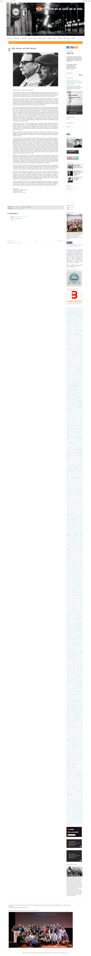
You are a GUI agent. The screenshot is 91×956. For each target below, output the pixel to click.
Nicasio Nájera (75, 711)
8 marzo (72, 320)
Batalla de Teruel (79, 385)
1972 (75, 317)
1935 (81, 311)
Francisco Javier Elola (69, 509)
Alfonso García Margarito (73, 333)
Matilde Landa (80, 692)
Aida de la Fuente (72, 326)
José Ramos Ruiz (72, 597)
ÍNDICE (73, 38)
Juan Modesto (78, 615)
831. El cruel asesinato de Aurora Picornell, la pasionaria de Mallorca (77, 173)
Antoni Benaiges (69, 357)
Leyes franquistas (76, 636)
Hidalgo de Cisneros (69, 542)
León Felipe (68, 632)
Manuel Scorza (69, 664)
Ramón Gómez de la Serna (75, 754)
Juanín (70, 620)
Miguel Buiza (76, 700)
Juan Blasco (80, 606)
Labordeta (77, 629)
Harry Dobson (77, 538)
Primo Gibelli (80, 741)
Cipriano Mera (78, 436)
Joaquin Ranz (80, 568)
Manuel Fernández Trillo (73, 658)
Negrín (71, 710)
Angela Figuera (74, 353)
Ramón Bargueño (76, 752)
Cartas (71, 424)
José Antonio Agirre (72, 576)
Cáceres (75, 404)
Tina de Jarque (76, 800)
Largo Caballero (75, 630)
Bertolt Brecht (68, 392)
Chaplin (72, 434)
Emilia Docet (78, 474)
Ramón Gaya (68, 754)
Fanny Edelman (73, 490)
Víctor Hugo (70, 816)
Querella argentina (75, 744)
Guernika (80, 533)
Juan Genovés (76, 612)
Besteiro (73, 392)
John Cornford (72, 570)
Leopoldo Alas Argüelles (78, 633)
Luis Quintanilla (78, 648)
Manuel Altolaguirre (73, 655)
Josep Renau (74, 604)
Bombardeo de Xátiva (73, 400)
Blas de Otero (78, 393)
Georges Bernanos (79, 526)
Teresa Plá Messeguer (78, 798)
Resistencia (72, 764)
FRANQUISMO (23, 38)
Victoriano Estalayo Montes (70, 818)
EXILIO (34, 38)
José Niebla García (76, 596)
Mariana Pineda (69, 683)
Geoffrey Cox (74, 526)
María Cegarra (72, 672)
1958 (80, 315)
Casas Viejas (77, 425)
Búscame (68, 404)
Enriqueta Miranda (69, 482)
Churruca (74, 436)
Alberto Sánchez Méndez (74, 328)
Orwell (77, 718)
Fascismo (77, 490)
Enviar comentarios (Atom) (17, 242)
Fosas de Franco (79, 502)
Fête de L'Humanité (69, 501)
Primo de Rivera (75, 741)
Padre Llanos (73, 721)
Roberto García (78, 772)
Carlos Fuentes (70, 411)
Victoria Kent (73, 817)
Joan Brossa (71, 565)
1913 (73, 309)
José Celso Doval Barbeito (70, 579)
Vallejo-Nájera (73, 809)
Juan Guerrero (75, 614)
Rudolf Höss (80, 779)
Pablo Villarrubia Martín (75, 720)
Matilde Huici (75, 692)
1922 (71, 310)
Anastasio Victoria (69, 347)
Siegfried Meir (77, 787)
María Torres (71, 209)
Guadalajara (76, 533)
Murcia (72, 708)
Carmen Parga (73, 421)
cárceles (68, 410)
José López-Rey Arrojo (77, 586)
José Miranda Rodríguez (74, 595)
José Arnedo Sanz (79, 576)
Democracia (80, 454)
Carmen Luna (77, 420)
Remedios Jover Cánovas (74, 762)
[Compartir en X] (27, 207)
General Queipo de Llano (78, 524)
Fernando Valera (73, 500)
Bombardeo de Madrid (73, 399)
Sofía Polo (75, 789)
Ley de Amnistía (78, 635)
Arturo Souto (71, 373)
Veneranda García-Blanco (70, 810)
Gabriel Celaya (74, 517)
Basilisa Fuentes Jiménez (76, 382)
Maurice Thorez (68, 694)
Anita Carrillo (72, 356)
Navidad (80, 709)
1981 (75, 318)
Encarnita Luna (75, 480)
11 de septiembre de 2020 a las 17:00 (21, 216)
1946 (74, 314)
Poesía (73, 737)
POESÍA (54, 38)
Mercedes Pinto (68, 699)
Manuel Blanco (68, 656)
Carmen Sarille (77, 421)
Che (81, 434)
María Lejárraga (76, 676)
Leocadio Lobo (77, 631)
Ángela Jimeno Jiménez (73, 354)
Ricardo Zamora (68, 771)
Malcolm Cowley (69, 653)
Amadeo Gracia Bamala (75, 338)
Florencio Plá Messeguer (73, 502)
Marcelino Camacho (72, 667)
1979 (73, 318)
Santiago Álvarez (73, 782)
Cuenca (72, 453)
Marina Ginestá (77, 684)
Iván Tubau (71, 556)
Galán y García (79, 518)
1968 (67, 317)
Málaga (81, 652)
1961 (69, 316)
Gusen (71, 537)
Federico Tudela (79, 491)
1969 (69, 317)
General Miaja (76, 522)
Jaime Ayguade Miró (77, 557)
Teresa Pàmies (72, 798)
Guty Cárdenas (80, 537)
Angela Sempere (79, 354)
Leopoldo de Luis (69, 634)
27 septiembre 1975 (73, 319)
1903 (74, 308)
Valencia (76, 807)
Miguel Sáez (76, 702)
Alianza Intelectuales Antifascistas (76, 335)
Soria (76, 790)
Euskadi (78, 488)
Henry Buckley (80, 539)
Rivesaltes (73, 771)
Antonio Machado (69, 364)
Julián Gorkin (70, 623)
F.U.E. (71, 489)
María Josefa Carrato (69, 676)
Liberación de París (75, 638)
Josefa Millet (68, 601)
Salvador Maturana (76, 781)
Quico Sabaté (80, 744)
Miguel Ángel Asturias (70, 700)
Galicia (71, 519)
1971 (73, 317)
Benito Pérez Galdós (74, 390)
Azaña (73, 379)
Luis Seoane (80, 649)
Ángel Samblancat (79, 352)
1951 (67, 315)
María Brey (68, 672)
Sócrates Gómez (70, 789)
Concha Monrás (69, 445)
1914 (75, 309)
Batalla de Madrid (73, 385)
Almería (67, 337)
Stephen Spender (74, 791)
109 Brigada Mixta (69, 307)
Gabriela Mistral (73, 518)
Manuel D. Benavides (76, 657)
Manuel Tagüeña (76, 664)
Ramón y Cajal (78, 759)
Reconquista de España (77, 761)
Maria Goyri (78, 674)
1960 (67, 316)
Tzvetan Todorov (69, 806)
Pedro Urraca (71, 730)
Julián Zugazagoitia (77, 624)
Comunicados (69, 443)
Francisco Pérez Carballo (74, 511)
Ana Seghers (76, 345)
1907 (80, 308)
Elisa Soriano (80, 472)
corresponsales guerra (76, 449)
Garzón (81, 519)
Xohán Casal (75, 822)
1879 (81, 307)
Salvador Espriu (69, 781)
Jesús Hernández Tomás (72, 564)
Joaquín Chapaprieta (79, 567)
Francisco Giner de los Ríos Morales (75, 508)
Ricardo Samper (74, 770)
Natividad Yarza (72, 709)
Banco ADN (80, 380)
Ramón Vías (74, 759)
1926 (78, 310)
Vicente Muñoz (76, 814)
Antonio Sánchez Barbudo (78, 366)
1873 (80, 307)
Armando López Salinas (78, 370)
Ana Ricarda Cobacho (69, 345)
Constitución (72, 447)
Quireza (73, 745)
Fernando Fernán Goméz (73, 499)
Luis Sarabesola (75, 649)
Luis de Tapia (71, 646)
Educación (68, 469)
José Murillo (70, 596)
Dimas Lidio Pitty (74, 457)
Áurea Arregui (78, 374)
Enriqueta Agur (80, 481)
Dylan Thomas (68, 465)
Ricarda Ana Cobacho (79, 769)
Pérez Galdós (80, 731)
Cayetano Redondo (69, 429)
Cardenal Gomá (73, 410)
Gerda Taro (74, 527)
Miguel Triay (80, 702)
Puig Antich (75, 743)
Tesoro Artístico (71, 799)
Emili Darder (73, 474)
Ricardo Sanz (80, 770)
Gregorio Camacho (73, 532)
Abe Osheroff (80, 320)
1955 (74, 315)
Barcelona (76, 381)
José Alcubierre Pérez (79, 574)
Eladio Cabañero (74, 470)
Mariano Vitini (68, 684)
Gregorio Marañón (79, 532)
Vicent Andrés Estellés (78, 810)
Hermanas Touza (73, 541)
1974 (79, 317)
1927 (80, 310)
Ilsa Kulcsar (74, 550)
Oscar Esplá (80, 718)
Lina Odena (74, 639)
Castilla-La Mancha (76, 427)
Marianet (74, 683)
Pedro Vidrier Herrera (76, 730)
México (81, 699)
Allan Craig (77, 336)
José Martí (69, 594)
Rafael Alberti (74, 746)
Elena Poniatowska (69, 472)
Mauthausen (73, 694)
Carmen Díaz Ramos (69, 418)
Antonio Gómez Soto (72, 363)
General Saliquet (74, 525)
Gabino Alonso (71, 207)
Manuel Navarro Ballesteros (70, 662)
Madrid (81, 650)
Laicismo (81, 629)
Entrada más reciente (11, 240)
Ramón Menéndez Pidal (74, 755)
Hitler (77, 543)
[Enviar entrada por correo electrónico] (23, 206)
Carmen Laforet (71, 420)
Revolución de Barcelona (70, 767)
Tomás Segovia (77, 801)
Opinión (76, 717)
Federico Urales (68, 492)
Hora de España (74, 544)
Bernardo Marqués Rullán (78, 391)
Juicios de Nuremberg (72, 621)
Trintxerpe (73, 805)
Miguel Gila (70, 701)
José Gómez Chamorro (77, 584)
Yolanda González (69, 823)
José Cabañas (80, 578)
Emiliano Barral (79, 475)
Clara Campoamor (71, 437)
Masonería (71, 690)
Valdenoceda (72, 807)
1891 (71, 308)
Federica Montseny (73, 491)
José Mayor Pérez (74, 594)
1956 (76, 315)
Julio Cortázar (74, 625)
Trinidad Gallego (69, 805)
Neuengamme (78, 710)
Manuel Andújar (79, 655)
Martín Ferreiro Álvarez (75, 686)
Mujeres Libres (68, 708)
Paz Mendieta (72, 726)
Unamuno (76, 806)
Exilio (81, 488)
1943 (67, 314)
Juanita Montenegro (74, 620)
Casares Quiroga (72, 425)
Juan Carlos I (75, 607)
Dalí (67, 454)
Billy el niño (80, 392)
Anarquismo (80, 345)
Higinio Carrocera (76, 542)
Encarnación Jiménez (69, 480)
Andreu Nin (78, 348)
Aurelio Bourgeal (79, 375)
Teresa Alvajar (68, 797)
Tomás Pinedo (71, 801)
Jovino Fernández (74, 605)
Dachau (81, 453)
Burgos (81, 403)
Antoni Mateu (80, 357)
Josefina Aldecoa (75, 601)
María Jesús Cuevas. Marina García (76, 675)
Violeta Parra (80, 818)
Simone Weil (75, 788)
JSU (67, 606)
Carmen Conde (73, 417)
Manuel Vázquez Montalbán (77, 665)
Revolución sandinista (70, 769)
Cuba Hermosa (80, 452)
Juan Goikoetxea (71, 613)
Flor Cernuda (75, 501)
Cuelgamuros (68, 453)
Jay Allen (75, 560)
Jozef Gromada (79, 605)
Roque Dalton (68, 777)
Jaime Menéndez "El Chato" (75, 558)
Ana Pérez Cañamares (78, 344)
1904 (76, 308)
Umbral (73, 806)
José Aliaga (68, 575)
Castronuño (71, 428)
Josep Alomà (80, 603)
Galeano (68, 519)
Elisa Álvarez (75, 472)
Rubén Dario (70, 779)
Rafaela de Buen (69, 751)
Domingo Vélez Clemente (78, 462)
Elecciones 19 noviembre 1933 (76, 471)
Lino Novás (79, 639)
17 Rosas (77, 307)
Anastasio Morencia (79, 346)
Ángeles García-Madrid (70, 355)
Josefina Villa (75, 603)
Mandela (76, 653)
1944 (69, 314)
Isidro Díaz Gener (77, 555)
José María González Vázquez (72, 592)
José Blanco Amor (69, 578)
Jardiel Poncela (77, 559)
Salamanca (68, 780)
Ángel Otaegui (68, 352)
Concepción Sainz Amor (76, 443)
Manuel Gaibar (80, 658)
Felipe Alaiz (78, 492)
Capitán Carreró (69, 409)
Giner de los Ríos (76, 528)
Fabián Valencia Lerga (76, 489)
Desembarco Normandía (70, 456)
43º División (79, 319)
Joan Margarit (76, 565)
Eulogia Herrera (69, 488)
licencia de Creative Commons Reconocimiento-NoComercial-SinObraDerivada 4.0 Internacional (74, 245)
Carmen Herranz (76, 419)
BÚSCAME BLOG (67, 38)
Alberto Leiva (78, 327)
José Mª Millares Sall (77, 588)
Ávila (71, 379)
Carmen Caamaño (69, 416)
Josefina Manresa (69, 603)
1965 (77, 316)
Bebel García (74, 389)
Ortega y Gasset (72, 718)
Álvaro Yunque (80, 337)
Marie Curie (73, 684)
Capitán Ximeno (79, 409)
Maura (81, 693)
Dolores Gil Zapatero (78, 461)
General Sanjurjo (79, 525)
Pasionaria (68, 723)
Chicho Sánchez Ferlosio (75, 435)
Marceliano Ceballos (75, 666)
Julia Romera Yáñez (77, 622)
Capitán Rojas (74, 409)
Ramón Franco (72, 753)
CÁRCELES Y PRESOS (41, 38)
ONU (74, 717)
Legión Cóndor (72, 631)
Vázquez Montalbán (79, 809)
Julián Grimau (75, 623)
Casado (67, 425)
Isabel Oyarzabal (71, 555)
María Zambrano (79, 682)
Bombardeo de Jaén (73, 398)
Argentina (78, 369)
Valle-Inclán (68, 809)
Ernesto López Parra (79, 483)
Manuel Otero (78, 662)
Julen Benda (78, 621)
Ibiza (67, 548)
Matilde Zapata (77, 693)
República (74, 763)
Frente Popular (75, 514)
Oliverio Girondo (70, 717)
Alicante (67, 336)
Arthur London (76, 371)
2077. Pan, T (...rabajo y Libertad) (76, 179)
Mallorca (73, 653)
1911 (69, 309)
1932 (74, 311)
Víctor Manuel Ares (79, 816)
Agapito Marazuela (69, 324)
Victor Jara (74, 816)
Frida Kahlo (80, 514)
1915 (77, 309)
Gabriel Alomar (78, 516)
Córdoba (80, 448)
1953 (71, 315)
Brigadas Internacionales (77, 402)
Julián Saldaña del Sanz (70, 624)
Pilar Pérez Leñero (72, 736)
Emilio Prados (74, 478)
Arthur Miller (80, 371)
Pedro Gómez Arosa (79, 727)
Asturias (74, 374)
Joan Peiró (80, 565)
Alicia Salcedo (72, 336)
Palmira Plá (80, 721)
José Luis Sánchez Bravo (78, 587)
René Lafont (80, 762)
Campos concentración (77, 407)
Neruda (22, 208)
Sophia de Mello (72, 790)
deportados (68, 455)
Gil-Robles (80, 527)
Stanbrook (68, 791)
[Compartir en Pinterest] (30, 207)
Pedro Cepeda (77, 726)
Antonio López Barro (79, 363)
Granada (67, 532)
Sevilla (73, 787)
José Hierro (80, 585)
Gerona (77, 527)
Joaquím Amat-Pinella (76, 566)
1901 (72, 308)
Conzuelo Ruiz (71, 448)
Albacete (79, 326)
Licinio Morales (68, 639)
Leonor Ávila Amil (74, 632)
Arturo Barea (68, 372)
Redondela (68, 762)
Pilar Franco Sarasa (77, 735)
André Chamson (79, 347)
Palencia (77, 721)
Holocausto (68, 544)
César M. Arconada (70, 433)
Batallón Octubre (69, 389)
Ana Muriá (73, 344)
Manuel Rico (80, 663)
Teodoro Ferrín (80, 796)
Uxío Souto (68, 807)
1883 (67, 308)
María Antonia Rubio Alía (73, 671)
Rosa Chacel (73, 777)
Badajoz (76, 379)
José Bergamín (79, 577)
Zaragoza (77, 823)
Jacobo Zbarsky (68, 557)
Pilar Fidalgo (71, 735)
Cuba (76, 452)
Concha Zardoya (75, 445)
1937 (70, 312)
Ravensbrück (68, 761)
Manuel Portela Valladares (73, 663)
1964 (75, 316)
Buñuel (78, 403)
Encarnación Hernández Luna (77, 479)
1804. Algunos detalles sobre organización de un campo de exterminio (77, 166)
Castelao (67, 427)
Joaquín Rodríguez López (70, 569)
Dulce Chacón (77, 464)
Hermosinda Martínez (79, 541)
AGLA (73, 324)
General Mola (74, 523)
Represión (68, 763)
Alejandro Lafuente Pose (73, 330)
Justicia (78, 625)
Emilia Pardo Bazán (73, 475)
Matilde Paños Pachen (70, 693)
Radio (76, 745)
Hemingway (75, 539)
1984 (77, 318)
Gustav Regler (75, 537)
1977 (69, 318)
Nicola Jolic (72, 712)
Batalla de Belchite (75, 383)
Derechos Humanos (75, 455)
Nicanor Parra (71, 711)
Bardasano (80, 381)
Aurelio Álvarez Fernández (72, 375)
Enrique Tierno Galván (73, 481)
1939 (75, 312)
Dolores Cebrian (72, 461)
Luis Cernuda (74, 645)
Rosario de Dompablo (72, 778)
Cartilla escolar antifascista (78, 424)
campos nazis (69, 408)
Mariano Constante (79, 683)
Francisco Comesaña (73, 507)
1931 (72, 311)
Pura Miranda (80, 743)
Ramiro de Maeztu (77, 751)
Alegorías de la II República (74, 329)
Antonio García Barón (73, 362)
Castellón (71, 427)
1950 (81, 314)
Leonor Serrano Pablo (70, 633)
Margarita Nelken (79, 668)
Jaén (72, 557)
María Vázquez (73, 682)
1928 (81, 310)
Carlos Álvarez (78, 410)
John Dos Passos (78, 570)
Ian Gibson (80, 547)
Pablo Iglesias (68, 720)
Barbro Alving (71, 381)
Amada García (68, 338)
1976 (67, 318)
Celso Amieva (74, 430)
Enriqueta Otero (76, 482)
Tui (80, 805)
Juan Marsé (73, 615)
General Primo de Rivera (70, 524)
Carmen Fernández (77, 418)
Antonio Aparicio (69, 361)
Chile (17, 208)
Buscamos (72, 404)
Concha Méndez (73, 444)
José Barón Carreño (74, 577)
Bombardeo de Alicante (78, 394)
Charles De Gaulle (77, 434)
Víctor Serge (68, 817)
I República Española (74, 547)
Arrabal (67, 371)
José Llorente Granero (69, 586)
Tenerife (78, 795)
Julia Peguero (71, 622)
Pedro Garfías (73, 727)
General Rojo (68, 525)
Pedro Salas (78, 729)
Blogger (67, 952)
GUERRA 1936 (16, 38)
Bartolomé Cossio (69, 382)
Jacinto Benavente (79, 556)
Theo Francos (76, 799)
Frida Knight (68, 515)
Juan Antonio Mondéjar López (73, 606)
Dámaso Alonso (70, 454)
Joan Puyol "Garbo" (69, 566)
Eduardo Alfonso (74, 465)
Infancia (67, 552)
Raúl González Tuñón (77, 760)
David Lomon (75, 454)
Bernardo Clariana (71, 391)
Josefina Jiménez (79, 602)
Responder (13, 220)
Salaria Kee (72, 780)
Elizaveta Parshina (77, 473)
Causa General (80, 428)
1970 (71, 317)
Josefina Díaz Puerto (73, 602)
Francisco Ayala (76, 506)
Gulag (67, 537)
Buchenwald (68, 403)
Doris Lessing (68, 463)
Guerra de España (72, 534)
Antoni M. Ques (75, 357)
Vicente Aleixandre (75, 811)
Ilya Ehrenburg (79, 550)
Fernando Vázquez (79, 500)
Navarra (77, 709)
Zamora (74, 823)
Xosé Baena (80, 822)
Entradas (69, 187)
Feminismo (80, 496)
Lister (70, 640)
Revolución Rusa (80, 768)
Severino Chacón (80, 786)
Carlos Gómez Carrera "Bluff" (77, 411)
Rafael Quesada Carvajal (70, 750)
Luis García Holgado (77, 646)
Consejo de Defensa (72, 446)
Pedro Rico (74, 729)
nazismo (68, 710)
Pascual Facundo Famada (77, 722)
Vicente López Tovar (70, 814)
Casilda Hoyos (75, 426)
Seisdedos (74, 786)
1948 (78, 314)
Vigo (77, 818)
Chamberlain (68, 434)
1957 (78, 315)
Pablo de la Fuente (73, 719)
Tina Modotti (80, 800)
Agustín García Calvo (74, 325)
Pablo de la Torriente (79, 719)
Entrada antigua (60, 240)
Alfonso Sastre (71, 334)
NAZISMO (49, 38)
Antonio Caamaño (76, 361)
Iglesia (70, 548)
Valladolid (81, 808)
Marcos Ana (68, 668)
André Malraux (68, 348)
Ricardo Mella (68, 770)
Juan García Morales (74, 611)
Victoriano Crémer (79, 817)
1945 (72, 314)
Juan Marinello (68, 615)
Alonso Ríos (71, 337)
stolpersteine (80, 791)
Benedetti (67, 390)
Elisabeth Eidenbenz (69, 473)
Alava (76, 326)
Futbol (71, 516)
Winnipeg (70, 822)
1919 (81, 309)
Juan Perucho (76, 616)
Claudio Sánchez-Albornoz (77, 438)
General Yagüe (68, 526)
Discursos (68, 460)
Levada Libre (72, 635)
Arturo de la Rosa (74, 372)
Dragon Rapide (71, 464)
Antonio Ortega (74, 365)
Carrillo (67, 424)
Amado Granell (74, 339)
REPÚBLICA (9, 38)
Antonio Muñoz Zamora (78, 364)
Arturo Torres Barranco (78, 373)
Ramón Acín (71, 752)
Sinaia (78, 788)
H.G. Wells (68, 538)
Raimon (73, 751)
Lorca (81, 640)
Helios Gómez (71, 539)
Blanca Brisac (73, 393)
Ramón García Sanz (79, 753)
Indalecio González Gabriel (71, 551)
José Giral (70, 584)
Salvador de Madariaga (78, 780)
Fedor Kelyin (74, 492)
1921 (69, 310)
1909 (81, 308)
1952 (69, 315)
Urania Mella (80, 806)
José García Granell (69, 583)
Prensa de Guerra (69, 741)
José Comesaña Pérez (78, 579)
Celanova (77, 429)
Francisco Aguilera (69, 506)
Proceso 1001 (73, 742)
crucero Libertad (69, 452)
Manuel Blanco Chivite (75, 656)
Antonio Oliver (68, 365)
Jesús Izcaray (79, 564)
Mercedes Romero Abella (76, 699)
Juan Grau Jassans (69, 614)
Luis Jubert (74, 647)
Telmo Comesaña (73, 795)
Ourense (67, 719)
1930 (69, 311)
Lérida (81, 634)
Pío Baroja (77, 736)
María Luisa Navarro (72, 677)
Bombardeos (80, 400)
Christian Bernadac (69, 436)
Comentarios (70, 189)
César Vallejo (77, 433)
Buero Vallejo (73, 403)
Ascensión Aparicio (69, 374)
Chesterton (68, 435)
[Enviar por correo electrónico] (25, 207)
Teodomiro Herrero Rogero (73, 796)
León (81, 631)
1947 (76, 314)
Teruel (67, 799)
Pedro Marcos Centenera (70, 728)
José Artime (68, 577)
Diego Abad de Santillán (78, 456)
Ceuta (81, 433)
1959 (81, 315)
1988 (80, 318)
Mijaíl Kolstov (77, 703)
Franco (72, 512)
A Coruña (76, 320)
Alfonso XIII (77, 334)
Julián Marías (80, 623)
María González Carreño (73, 674)
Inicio (36, 240)
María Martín (78, 677)
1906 (78, 308)
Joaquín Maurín (74, 568)
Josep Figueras (69, 604)
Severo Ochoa (68, 787)
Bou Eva (75, 401)
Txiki (81, 805)
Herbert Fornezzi (69, 540)
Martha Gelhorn (77, 685)
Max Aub (77, 694)
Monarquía (77, 705)
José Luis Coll (72, 587)
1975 (81, 317)
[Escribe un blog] (26, 207)
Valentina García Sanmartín (74, 808)
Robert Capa (77, 771)
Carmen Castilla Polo (76, 416)
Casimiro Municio (79, 426)
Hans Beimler (72, 538)
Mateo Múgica (71, 691)
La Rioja (74, 629)
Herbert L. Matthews (75, 540)
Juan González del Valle (79, 613)
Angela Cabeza (69, 353)
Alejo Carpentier (79, 330)
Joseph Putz (68, 605)
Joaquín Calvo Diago (72, 567)
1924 (74, 310)
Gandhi (78, 519)
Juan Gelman (71, 612)
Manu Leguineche (75, 654)
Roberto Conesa (72, 772)
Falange (67, 490)
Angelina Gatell (76, 355)
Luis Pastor (79, 647)
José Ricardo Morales (79, 597)
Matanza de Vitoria (77, 690)
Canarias (77, 408)
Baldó (77, 380)
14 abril (74, 307)
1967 (81, 316)
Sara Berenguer (79, 782)
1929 (67, 311)
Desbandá (80, 455)
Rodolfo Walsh (77, 773)
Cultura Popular (77, 453)
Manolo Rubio (70, 654)
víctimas (78, 815)
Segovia (70, 786)
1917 (79, 309)
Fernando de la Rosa (73, 498)
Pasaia (72, 722)
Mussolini (75, 708)
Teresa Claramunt (75, 797)
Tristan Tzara (77, 805)
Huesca (70, 546)
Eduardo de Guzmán (72, 466)
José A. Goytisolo (72, 574)
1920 (67, 310)
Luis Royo (71, 649)
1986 (79, 318)
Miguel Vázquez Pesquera (70, 703)
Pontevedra (68, 738)
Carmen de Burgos (79, 417)
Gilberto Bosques (69, 528)
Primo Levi (68, 742)
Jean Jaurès (79, 560)
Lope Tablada (77, 640)
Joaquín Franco (69, 568)
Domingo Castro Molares (70, 462)
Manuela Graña (69, 666)
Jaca (75, 556)
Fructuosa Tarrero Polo (75, 515)
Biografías (68, 393)
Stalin (81, 790)
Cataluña (75, 428)
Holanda (81, 543)
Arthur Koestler (71, 371)
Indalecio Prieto (80, 551)
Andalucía (74, 347)
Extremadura (68, 489)
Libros (20, 208)
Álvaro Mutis (75, 337)
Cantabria (80, 408)
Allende (15, 208)
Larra (79, 630)
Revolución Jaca (73, 768)
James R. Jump (72, 559)
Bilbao (76, 392)
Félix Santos (76, 496)
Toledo (67, 801)
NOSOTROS (60, 38)
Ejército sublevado (74, 469)
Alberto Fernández (72, 327)
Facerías (81, 489)
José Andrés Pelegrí (74, 575)
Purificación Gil (68, 744)
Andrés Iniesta (74, 348)
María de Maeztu (77, 672)
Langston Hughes (69, 630)
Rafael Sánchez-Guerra (78, 750)
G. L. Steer (73, 516)
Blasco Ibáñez (71, 394)
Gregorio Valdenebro (70, 533)
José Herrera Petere (75, 585)
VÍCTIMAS (30, 38)
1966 (79, 316)
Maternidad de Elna (77, 691)
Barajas (67, 381)
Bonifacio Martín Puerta (70, 401)
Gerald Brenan (68, 527)
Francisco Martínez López (71, 510)
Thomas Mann (71, 800)
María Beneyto (79, 671)
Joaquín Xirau (77, 569)
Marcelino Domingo (79, 667)
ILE (71, 550)
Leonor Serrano (79, 632)
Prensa (80, 740)
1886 (69, 308)
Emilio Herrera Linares (76, 476)
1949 (79, 314)
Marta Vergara (71, 685)
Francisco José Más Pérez (78, 509)
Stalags (79, 790)
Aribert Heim (71, 370)
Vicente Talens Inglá (73, 815)
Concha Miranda (79, 444)
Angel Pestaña (73, 352)
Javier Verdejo (71, 560)
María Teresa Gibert (77, 681)
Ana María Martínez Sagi (77, 343)
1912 (71, 309)
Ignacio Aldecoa (74, 548)
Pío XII (80, 736)
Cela (74, 429)
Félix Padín (71, 496)
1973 (13, 208)
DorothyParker (74, 463)
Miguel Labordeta (71, 702)
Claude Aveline (77, 437)
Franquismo (69, 514)
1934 (79, 311)
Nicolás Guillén (77, 712)
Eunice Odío (74, 488)
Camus (74, 408)
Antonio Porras (71, 366)
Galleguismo (75, 519)
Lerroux (67, 635)
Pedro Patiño (78, 728)
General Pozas (79, 523)
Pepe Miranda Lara (75, 731)
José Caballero (75, 578)
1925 (76, 310)
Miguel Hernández (76, 701)
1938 (72, 312)
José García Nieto (75, 583)
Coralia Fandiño (76, 448)
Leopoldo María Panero (76, 634)
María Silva (72, 681)
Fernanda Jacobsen (75, 497)
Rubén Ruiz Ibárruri (75, 779)
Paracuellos (68, 722)
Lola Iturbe (73, 640)
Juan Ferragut (68, 611)
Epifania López (71, 483)
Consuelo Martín (76, 447)
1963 (73, 316)
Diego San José (69, 457)
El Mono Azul (69, 470)
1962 (71, 316)
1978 (71, 318)
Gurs (69, 537)
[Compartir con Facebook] (28, 207)
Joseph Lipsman (79, 604)
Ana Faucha (70, 343)
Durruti (81, 464)
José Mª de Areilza (69, 588)
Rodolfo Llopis (71, 773)
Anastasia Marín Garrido (70, 346)
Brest (78, 401)
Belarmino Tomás (79, 389)
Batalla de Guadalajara (72, 384)
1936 (67, 312)
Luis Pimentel (73, 648)
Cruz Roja (73, 452)
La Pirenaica (71, 629)
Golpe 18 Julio (73, 529)
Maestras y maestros (70, 652)
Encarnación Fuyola (69, 479)
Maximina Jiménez (76, 695)
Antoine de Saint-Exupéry (78, 356)
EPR (75, 483)
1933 (77, 311)
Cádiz (79, 404)
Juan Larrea (80, 614)
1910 (67, 309)
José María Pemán (72, 593)
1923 (72, 310)
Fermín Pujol (68, 497)
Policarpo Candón (79, 737)
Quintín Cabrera (69, 745)
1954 (72, 315)
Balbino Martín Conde (72, 380)
